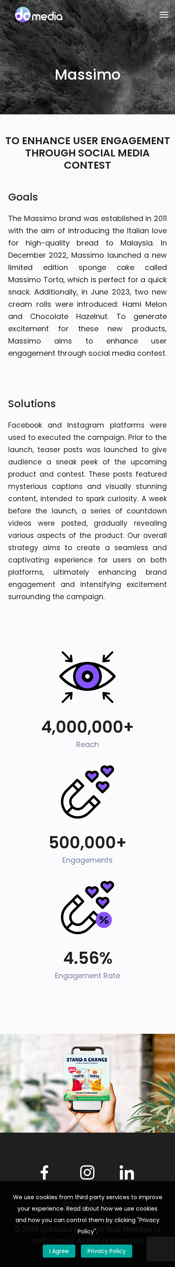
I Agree (59, 1251)
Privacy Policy (107, 1251)
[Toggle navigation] (164, 15)
